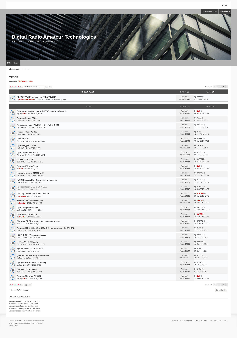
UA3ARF (22, 237)
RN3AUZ (22, 183)
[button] (226, 86)
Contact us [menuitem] (188, 321)
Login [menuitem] (226, 5)
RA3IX (21, 258)
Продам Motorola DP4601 (29, 276)
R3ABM (22, 203)
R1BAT (21, 231)
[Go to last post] (203, 97)
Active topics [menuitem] (225, 11)
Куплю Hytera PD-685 (27, 132)
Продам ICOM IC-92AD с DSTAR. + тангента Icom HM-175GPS (45, 228)
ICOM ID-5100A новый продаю (31, 235)
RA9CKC (25, 128)
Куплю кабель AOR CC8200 (30, 249)
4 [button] (223, 86)
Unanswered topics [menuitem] (210, 11)
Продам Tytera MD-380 (27, 207)
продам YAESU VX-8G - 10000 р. (32, 262)
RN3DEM (22, 162)
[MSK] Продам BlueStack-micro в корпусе (37, 180)
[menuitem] (11, 325)
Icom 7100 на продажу (27, 242)
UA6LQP (25, 155)
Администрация (60, 99)
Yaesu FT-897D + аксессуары (31, 200)
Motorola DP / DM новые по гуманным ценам (38, 221)
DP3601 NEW (23, 139)
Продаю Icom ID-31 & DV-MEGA (32, 187)
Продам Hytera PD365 (27, 118)
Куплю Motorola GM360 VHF (30, 173)
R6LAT (21, 148)
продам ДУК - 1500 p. (27, 269)
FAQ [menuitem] (8, 63)
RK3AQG (22, 189)
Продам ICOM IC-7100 (27, 166)
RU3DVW (22, 196)
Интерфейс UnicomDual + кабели (33, 194)
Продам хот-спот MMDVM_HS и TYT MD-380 (38, 125)
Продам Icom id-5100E (27, 152)
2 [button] (217, 86)
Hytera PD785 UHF (25, 159)
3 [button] (220, 86)
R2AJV (199, 97)
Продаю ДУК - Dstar (26, 145)
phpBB (19, 320)
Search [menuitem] (16, 63)
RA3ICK (22, 265)
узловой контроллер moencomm (33, 255)
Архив (13, 76)
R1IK (24, 114)
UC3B (21, 121)
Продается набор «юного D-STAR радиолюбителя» (42, 111)
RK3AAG (25, 176)
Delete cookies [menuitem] (201, 321)
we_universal (16, 323)
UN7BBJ (25, 141)
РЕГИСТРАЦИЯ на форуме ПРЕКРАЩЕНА (36, 97)
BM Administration (25, 81)
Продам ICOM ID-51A (27, 214)
